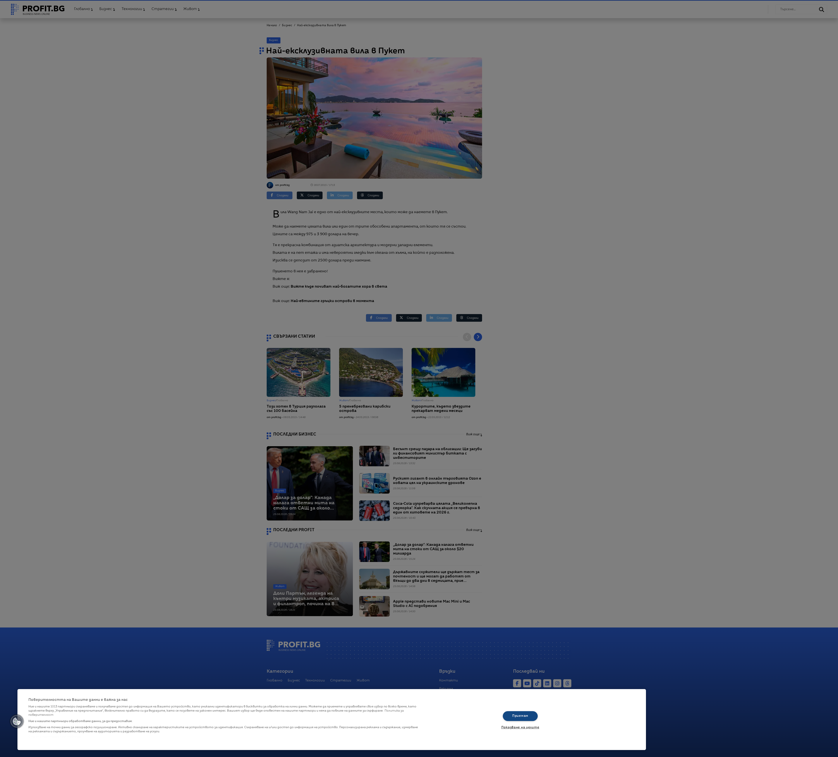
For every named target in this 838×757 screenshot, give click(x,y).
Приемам (520, 715)
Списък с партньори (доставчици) (54, 736)
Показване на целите (520, 727)
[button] (17, 721)
